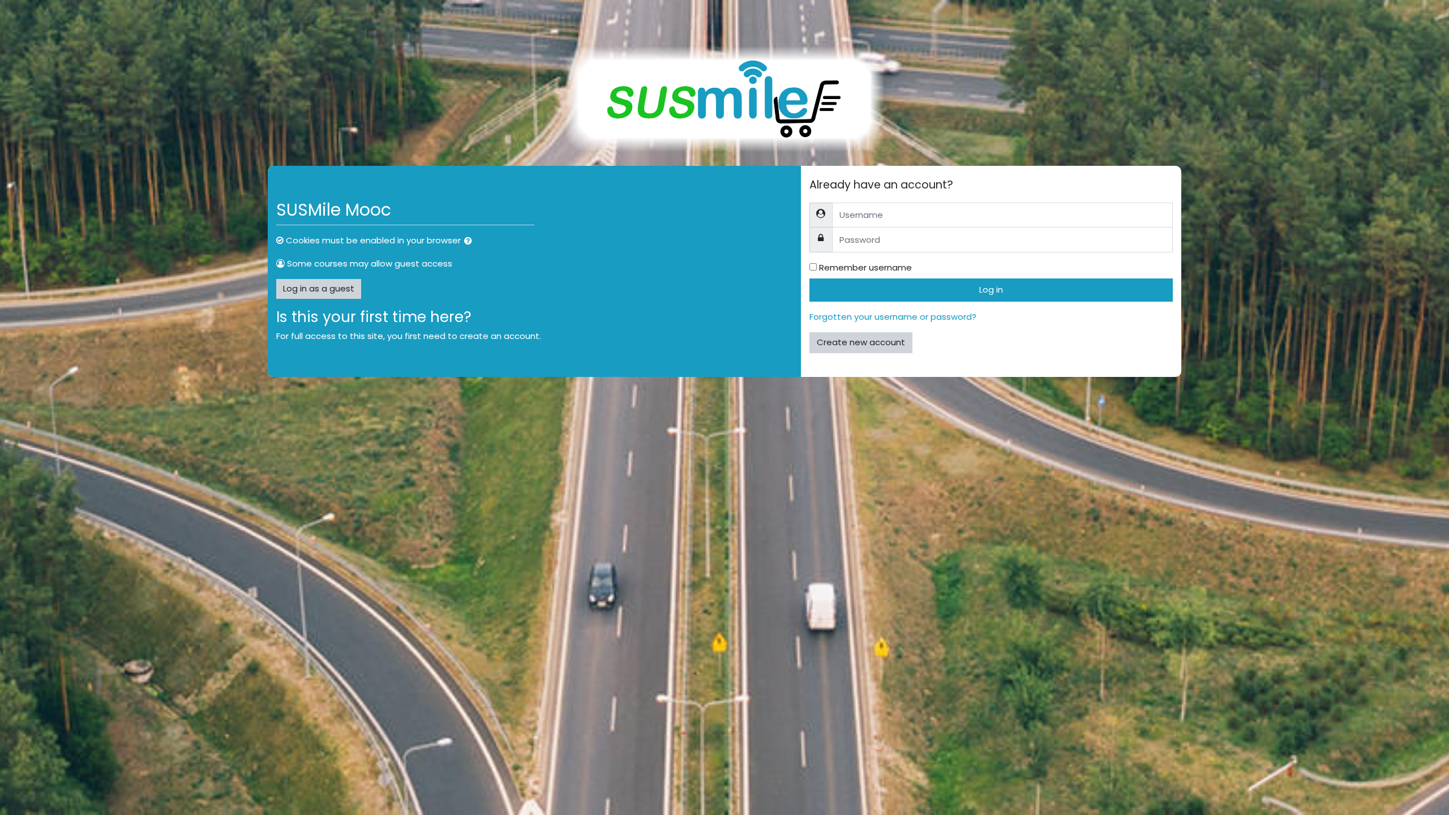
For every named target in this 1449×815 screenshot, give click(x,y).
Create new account (861, 342)
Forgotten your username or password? (892, 317)
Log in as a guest (318, 288)
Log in (991, 289)
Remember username (865, 267)
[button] (470, 241)
